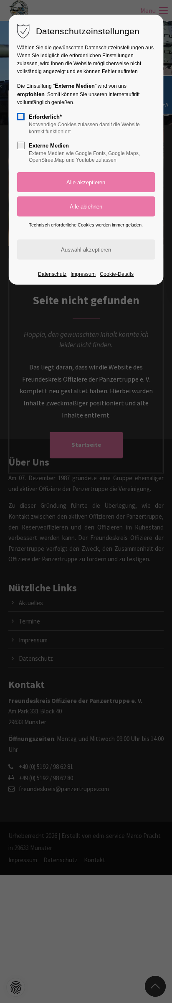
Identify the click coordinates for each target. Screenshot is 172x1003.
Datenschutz (52, 274)
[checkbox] (21, 116)
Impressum (83, 274)
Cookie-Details (117, 274)
